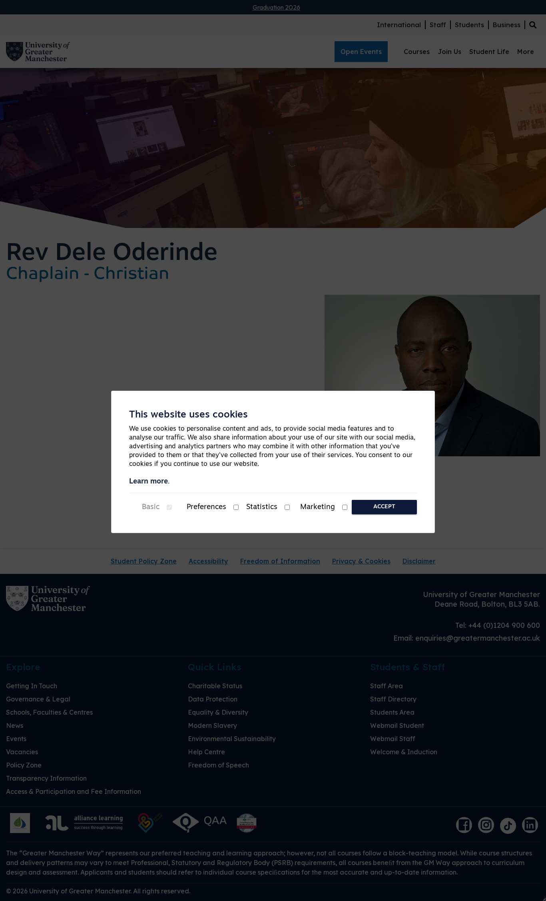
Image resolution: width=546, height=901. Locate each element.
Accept (384, 507)
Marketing (317, 507)
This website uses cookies (188, 415)
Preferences (206, 507)
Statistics (261, 507)
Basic (150, 507)
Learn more (148, 481)
